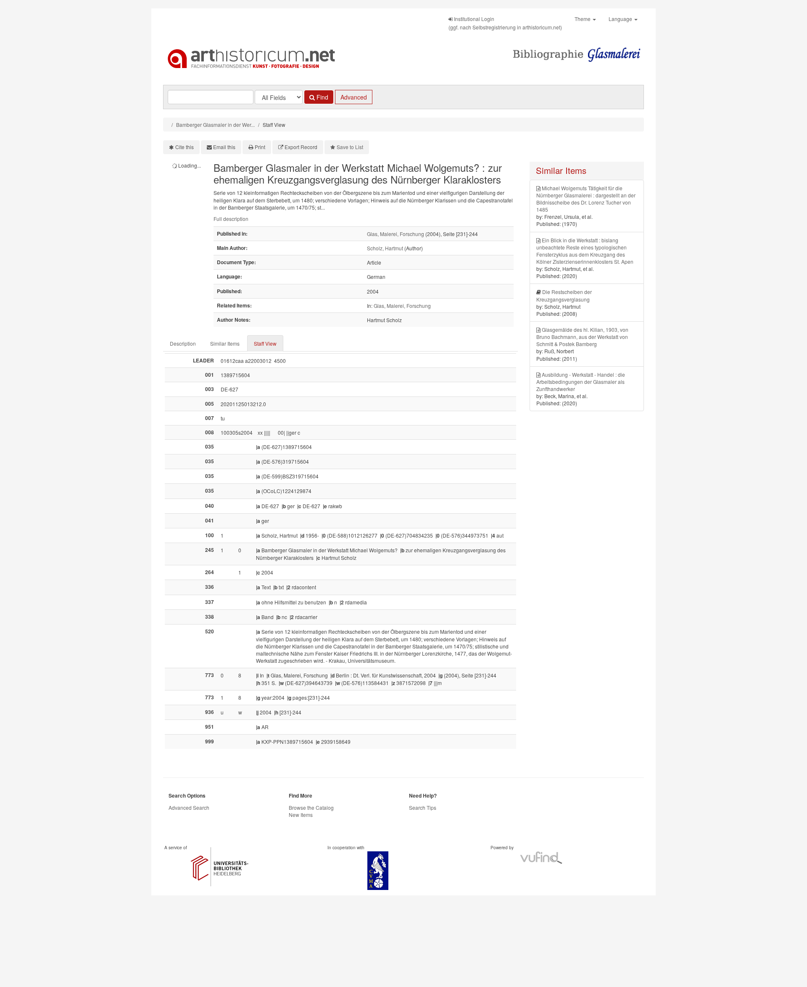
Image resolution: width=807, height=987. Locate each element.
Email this (224, 146)
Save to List (350, 146)
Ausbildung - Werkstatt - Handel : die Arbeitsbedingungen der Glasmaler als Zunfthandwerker (580, 381)
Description (183, 343)
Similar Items (225, 343)
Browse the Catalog (311, 807)
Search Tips (422, 807)
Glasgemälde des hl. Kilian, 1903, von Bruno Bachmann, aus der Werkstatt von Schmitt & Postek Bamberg (582, 336)
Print (260, 146)
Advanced (353, 97)
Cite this (184, 146)
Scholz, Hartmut (385, 248)
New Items (301, 814)
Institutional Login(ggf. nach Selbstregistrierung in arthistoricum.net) (505, 23)
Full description (231, 218)
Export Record (301, 146)
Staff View (265, 343)
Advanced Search (189, 807)
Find (321, 97)
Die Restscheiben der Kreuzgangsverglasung (564, 295)
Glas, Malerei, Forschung (395, 233)
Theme (583, 18)
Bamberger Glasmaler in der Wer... (215, 124)
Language (621, 18)
